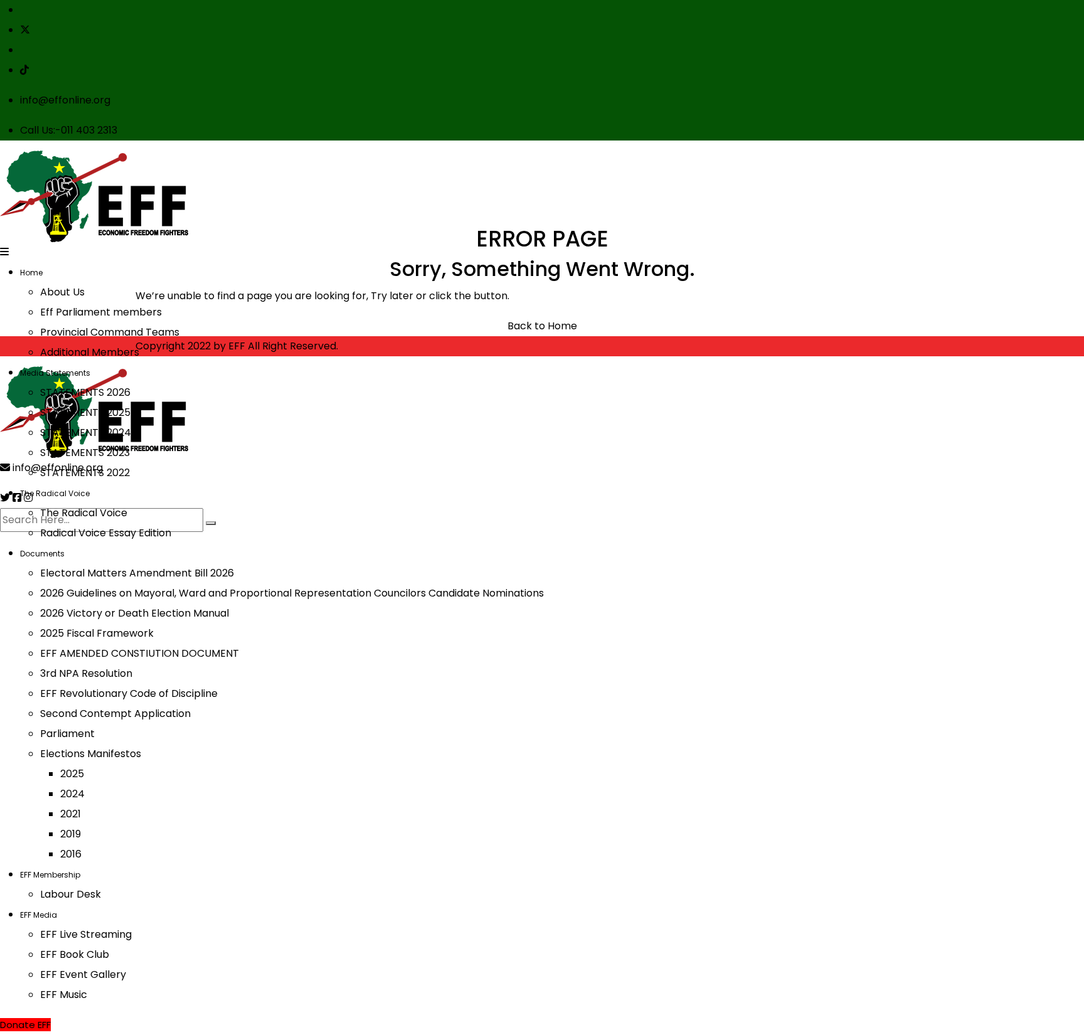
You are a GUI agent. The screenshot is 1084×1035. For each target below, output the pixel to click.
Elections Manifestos (90, 753)
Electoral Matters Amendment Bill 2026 (137, 573)
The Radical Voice (55, 493)
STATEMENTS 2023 (85, 452)
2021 (70, 814)
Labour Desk (70, 894)
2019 (70, 834)
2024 (72, 794)
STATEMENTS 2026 (85, 392)
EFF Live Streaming (86, 934)
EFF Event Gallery (83, 974)
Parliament (67, 733)
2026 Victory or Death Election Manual (134, 613)
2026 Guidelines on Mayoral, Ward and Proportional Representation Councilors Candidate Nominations (292, 593)
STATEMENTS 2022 (85, 472)
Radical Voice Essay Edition (105, 533)
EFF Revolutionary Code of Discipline (129, 693)
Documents (42, 553)
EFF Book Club (74, 954)
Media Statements (55, 373)
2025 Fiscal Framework (97, 633)
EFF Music (63, 994)
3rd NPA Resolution (86, 673)
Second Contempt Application (115, 713)
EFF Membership (50, 874)
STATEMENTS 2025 (85, 412)
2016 (71, 854)
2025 (72, 774)
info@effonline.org (65, 100)
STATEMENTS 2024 (85, 432)
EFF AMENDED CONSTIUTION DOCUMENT (139, 653)
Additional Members (89, 352)
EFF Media (38, 915)
